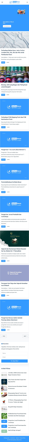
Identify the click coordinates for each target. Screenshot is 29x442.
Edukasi (3, 127)
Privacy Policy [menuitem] (22, 438)
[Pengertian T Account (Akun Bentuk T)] (14, 139)
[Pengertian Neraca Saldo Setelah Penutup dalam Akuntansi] (14, 307)
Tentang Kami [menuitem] (7, 438)
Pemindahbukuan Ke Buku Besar (11, 182)
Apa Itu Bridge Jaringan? (14, 430)
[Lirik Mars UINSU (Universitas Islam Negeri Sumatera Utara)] (4, 375)
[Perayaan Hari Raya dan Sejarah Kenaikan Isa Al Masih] (14, 273)
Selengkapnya (7, 26)
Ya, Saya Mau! (14, 361)
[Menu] (2, 2)
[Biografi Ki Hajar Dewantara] (4, 409)
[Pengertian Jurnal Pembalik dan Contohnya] (14, 204)
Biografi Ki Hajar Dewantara (15, 406)
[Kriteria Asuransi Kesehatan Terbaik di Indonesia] (4, 388)
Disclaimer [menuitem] (12, 438)
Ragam (3, 62)
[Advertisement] (9, 15)
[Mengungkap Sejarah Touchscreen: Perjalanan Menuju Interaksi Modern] (4, 395)
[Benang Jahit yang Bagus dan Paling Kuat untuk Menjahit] (14, 75)
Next (25, 336)
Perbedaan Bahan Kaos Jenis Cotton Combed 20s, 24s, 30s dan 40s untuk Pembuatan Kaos (13, 52)
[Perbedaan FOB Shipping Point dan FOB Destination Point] (14, 107)
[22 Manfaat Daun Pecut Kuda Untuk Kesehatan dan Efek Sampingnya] (4, 416)
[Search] (27, 2)
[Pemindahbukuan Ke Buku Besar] (14, 172)
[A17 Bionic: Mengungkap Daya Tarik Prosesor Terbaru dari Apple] (4, 402)
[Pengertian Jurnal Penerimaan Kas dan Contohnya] (4, 426)
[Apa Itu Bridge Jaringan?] (4, 431)
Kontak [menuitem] (17, 438)
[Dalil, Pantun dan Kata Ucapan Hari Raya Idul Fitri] (4, 382)
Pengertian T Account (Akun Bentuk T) (13, 149)
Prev (4, 336)
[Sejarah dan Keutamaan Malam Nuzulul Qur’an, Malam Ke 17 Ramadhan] (14, 239)
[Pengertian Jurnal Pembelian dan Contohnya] (4, 421)
